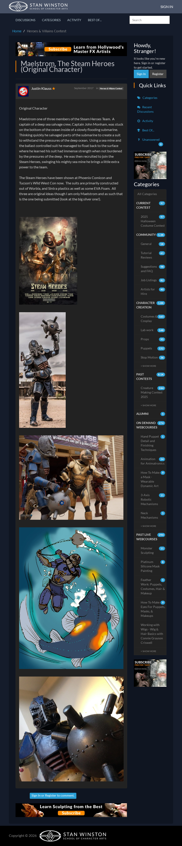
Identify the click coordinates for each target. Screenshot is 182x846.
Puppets (152, 348)
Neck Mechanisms (152, 515)
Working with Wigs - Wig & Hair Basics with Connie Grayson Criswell (152, 633)
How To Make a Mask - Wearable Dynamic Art (152, 479)
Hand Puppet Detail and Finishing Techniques (152, 443)
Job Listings (152, 280)
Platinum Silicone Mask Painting (152, 566)
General (152, 244)
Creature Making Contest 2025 (152, 392)
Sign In (166, 6)
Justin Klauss (41, 88)
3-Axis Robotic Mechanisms (152, 499)
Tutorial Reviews (152, 255)
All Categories (147, 194)
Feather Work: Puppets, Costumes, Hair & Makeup (153, 586)
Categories (51, 20)
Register (50, 795)
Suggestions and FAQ (152, 269)
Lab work (152, 330)
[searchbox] (149, 20)
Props (152, 339)
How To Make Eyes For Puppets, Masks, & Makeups (153, 609)
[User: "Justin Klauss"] (24, 91)
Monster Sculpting (152, 550)
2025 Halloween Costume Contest (153, 221)
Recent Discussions (145, 109)
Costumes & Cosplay (152, 318)
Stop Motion (152, 357)
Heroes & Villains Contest (111, 88)
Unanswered (152, 142)
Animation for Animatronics (152, 461)
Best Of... (95, 20)
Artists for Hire (152, 291)
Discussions (25, 20)
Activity (74, 20)
